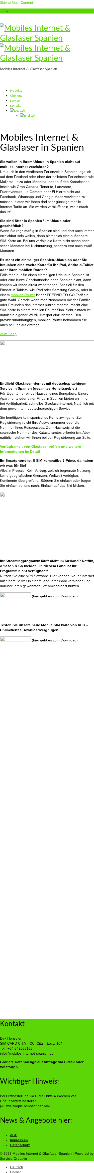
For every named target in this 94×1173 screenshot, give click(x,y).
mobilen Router (23, 295)
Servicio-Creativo (13, 1158)
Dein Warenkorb (30, 11)
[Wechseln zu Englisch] (27, 115)
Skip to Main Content (16, 3)
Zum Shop (8, 334)
